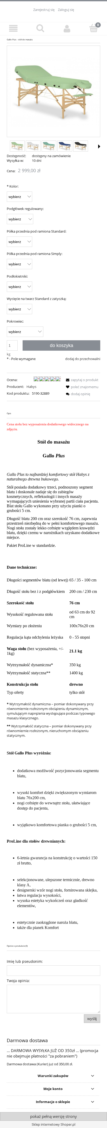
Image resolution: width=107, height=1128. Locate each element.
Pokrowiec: (15, 321)
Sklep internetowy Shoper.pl (53, 1124)
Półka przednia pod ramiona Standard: (36, 231)
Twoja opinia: (18, 980)
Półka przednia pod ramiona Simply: (34, 253)
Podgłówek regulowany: (25, 208)
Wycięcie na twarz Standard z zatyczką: (36, 298)
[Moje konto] (67, 28)
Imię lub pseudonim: (25, 961)
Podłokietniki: (17, 276)
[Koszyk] (93, 28)
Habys (31, 386)
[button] (13, 28)
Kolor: (12, 186)
